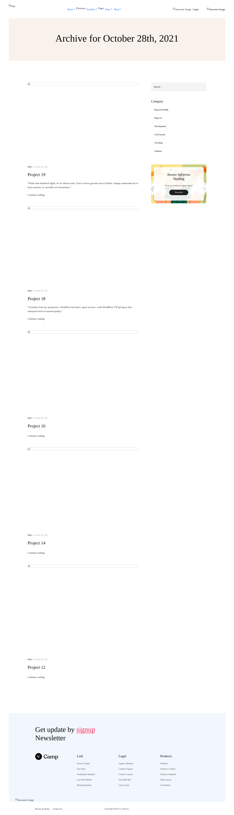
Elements (80, 8)
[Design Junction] (12, 9)
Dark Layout (165, 780)
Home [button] (70, 9)
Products (164, 763)
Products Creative (168, 769)
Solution (158, 151)
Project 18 (36, 298)
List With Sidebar (84, 780)
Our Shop (81, 769)
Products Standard (168, 774)
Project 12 (36, 667)
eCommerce (165, 785)
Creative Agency (126, 769)
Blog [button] (116, 9)
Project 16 (36, 425)
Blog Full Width (161, 110)
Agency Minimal (126, 763)
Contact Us (57, 809)
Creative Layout (125, 774)
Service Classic (83, 763)
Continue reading (36, 195)
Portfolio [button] (90, 9)
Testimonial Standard (86, 774)
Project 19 (36, 174)
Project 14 (36, 542)
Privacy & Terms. (42, 809)
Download (179, 192)
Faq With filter (125, 780)
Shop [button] (107, 9)
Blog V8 (158, 118)
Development (160, 126)
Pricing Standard (84, 785)
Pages (101, 8)
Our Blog (159, 143)
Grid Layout (160, 134)
